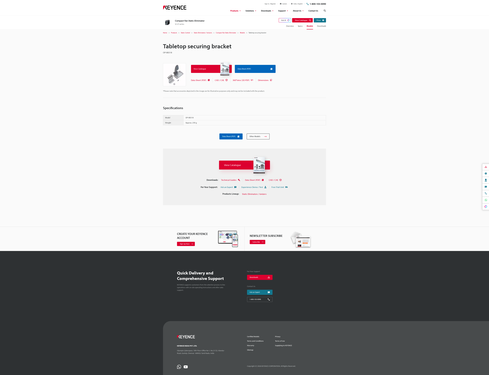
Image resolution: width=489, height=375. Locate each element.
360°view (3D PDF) (241, 80)
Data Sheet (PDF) (198, 80)
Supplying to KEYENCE (283, 345)
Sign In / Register (270, 4)
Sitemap (250, 350)
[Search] (325, 11)
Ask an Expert (227, 187)
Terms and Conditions (255, 341)
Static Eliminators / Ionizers (254, 194)
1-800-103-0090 (318, 3)
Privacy (277, 336)
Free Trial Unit (277, 187)
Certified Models (253, 336)
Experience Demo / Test (252, 187)
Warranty (250, 345)
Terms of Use (280, 341)
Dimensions (263, 80)
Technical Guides (228, 180)
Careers (284, 4)
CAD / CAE (219, 80)
